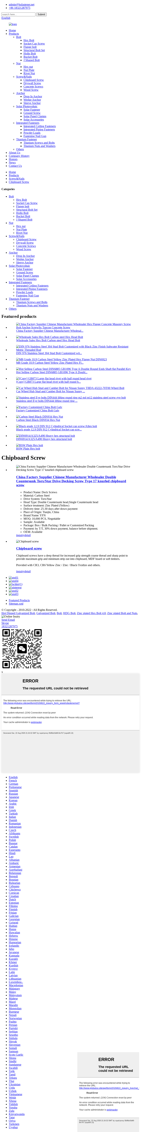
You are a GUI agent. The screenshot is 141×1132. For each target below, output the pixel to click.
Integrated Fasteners (27, 122)
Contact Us (15, 165)
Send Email (8, 619)
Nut (18, 63)
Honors (13, 159)
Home (12, 30)
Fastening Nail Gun (35, 136)
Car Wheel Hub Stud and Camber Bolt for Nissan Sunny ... (50, 391)
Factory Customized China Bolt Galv (37, 410)
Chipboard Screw (34, 79)
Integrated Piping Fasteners (39, 129)
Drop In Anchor (33, 96)
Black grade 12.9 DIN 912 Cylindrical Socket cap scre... (49, 429)
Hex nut (28, 66)
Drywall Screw (32, 83)
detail (27, 535)
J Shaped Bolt (32, 60)
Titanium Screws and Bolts (39, 142)
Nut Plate (29, 70)
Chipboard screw (29, 548)
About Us (14, 152)
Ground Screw (32, 113)
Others (20, 149)
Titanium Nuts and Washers (39, 146)
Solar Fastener (32, 109)
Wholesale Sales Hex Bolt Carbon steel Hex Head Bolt (48, 340)
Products (14, 33)
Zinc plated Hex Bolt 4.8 (91, 613)
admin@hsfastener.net (21, 4)
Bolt (18, 37)
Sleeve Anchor (32, 103)
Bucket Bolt (30, 56)
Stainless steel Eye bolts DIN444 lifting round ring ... (46, 400)
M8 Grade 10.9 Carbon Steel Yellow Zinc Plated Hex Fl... (50, 362)
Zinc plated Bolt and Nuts (122, 613)
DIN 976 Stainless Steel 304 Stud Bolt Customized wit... (49, 353)
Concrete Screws (33, 86)
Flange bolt (30, 46)
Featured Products (19, 600)
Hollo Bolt (30, 53)
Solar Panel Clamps (35, 116)
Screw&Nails (24, 76)
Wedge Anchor (32, 99)
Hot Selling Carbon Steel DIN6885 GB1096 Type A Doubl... (51, 372)
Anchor (20, 93)
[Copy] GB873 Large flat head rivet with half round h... (48, 381)
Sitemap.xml (16, 603)
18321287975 (9, 626)
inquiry (20, 535)
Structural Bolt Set (34, 50)
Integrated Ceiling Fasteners (40, 126)
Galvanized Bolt (45, 613)
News (12, 162)
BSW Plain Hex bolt (28, 448)
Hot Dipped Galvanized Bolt (18, 613)
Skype (5, 623)
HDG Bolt (69, 613)
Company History (19, 155)
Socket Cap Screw (34, 43)
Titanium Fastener (26, 139)
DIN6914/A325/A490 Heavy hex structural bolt (44, 439)
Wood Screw (31, 89)
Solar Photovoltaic (26, 106)
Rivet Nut (29, 73)
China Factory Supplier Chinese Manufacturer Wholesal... (49, 330)
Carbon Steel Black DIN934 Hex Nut (38, 419)
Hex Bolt (29, 40)
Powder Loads (32, 132)
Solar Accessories (34, 119)
